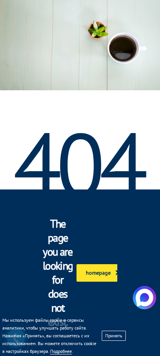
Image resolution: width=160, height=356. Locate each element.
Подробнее (61, 351)
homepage (98, 272)
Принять (113, 335)
